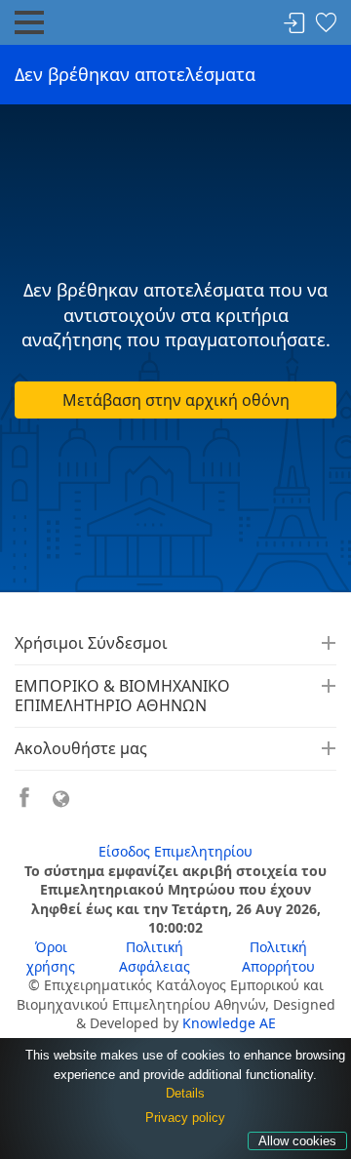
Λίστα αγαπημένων (325, 24)
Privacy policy (185, 1117)
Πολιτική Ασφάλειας (154, 957)
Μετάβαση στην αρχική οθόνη (176, 400)
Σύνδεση (294, 24)
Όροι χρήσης (50, 957)
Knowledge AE (229, 1023)
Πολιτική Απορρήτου (278, 957)
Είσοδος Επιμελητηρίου (175, 851)
